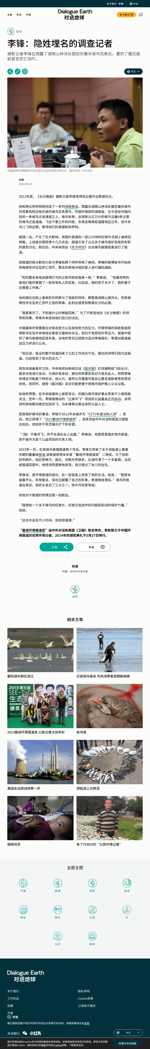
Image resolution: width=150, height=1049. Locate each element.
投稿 (10, 1005)
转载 (121, 3)
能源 (58, 890)
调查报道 (71, 206)
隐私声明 (84, 991)
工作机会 (13, 998)
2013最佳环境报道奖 (60, 419)
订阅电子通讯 (86, 1005)
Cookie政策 (85, 998)
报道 (42, 454)
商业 (23, 917)
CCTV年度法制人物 (102, 414)
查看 (86, 1023)
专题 (28, 14)
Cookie (57, 1045)
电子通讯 (125, 14)
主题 (9, 14)
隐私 (43, 1045)
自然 (92, 890)
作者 (10, 1013)
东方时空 (78, 247)
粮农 (58, 917)
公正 (58, 944)
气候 (23, 890)
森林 (92, 944)
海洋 (127, 891)
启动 (117, 398)
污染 (92, 917)
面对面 (90, 368)
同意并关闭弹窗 (127, 1043)
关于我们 (112, 3)
